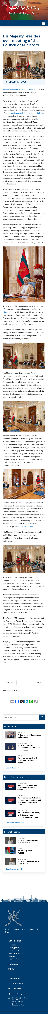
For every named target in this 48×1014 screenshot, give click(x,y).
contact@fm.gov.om (19, 994)
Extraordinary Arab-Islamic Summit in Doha (25, 113)
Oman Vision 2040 (26, 526)
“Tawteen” (7, 312)
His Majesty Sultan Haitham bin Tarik (18, 89)
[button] (43, 23)
